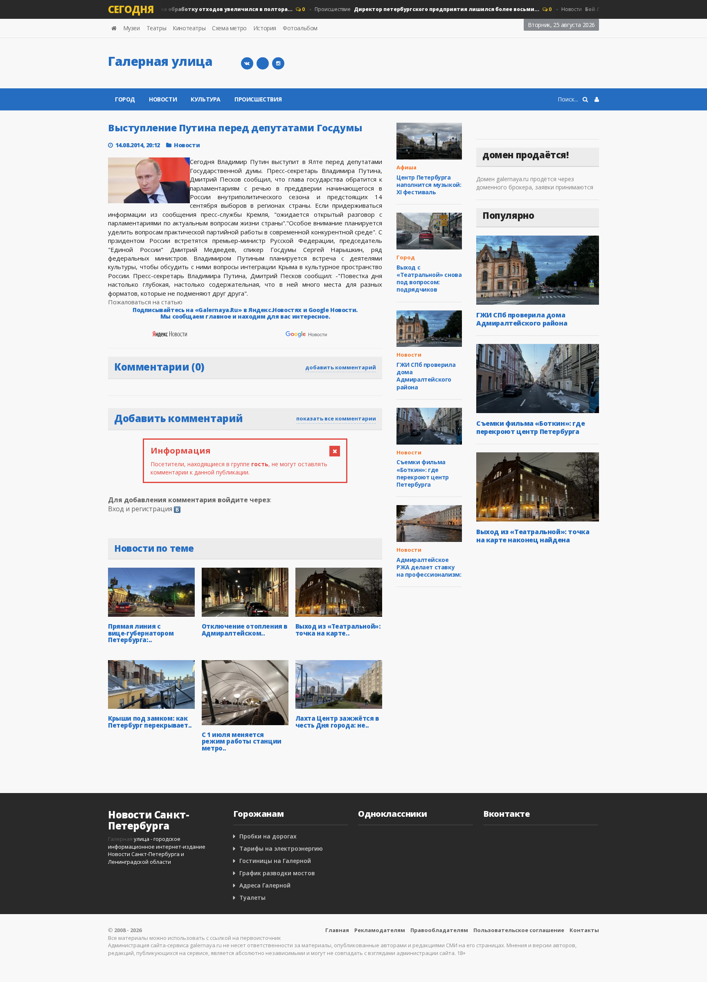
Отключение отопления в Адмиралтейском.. (244, 629)
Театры (156, 28)
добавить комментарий (340, 367)
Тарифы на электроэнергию (281, 848)
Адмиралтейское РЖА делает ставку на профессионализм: (428, 567)
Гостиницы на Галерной (275, 861)
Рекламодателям (379, 930)
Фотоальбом (300, 28)
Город (125, 99)
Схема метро (229, 28)
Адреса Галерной (264, 885)
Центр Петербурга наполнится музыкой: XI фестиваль (428, 184)
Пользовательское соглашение (518, 930)
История (264, 28)
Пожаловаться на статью (145, 302)
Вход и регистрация (140, 508)
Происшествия (257, 99)
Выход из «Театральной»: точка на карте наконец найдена (532, 535)
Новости (173, 9)
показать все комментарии (336, 418)
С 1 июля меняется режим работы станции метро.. (241, 741)
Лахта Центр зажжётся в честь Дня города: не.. (337, 721)
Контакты (584, 930)
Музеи (131, 28)
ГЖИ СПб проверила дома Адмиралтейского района (425, 376)
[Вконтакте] (247, 63)
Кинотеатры (189, 28)
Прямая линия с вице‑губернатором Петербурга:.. (140, 633)
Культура (206, 99)
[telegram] (263, 63)
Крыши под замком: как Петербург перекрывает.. (150, 721)
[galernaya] (278, 63)
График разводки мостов (277, 873)
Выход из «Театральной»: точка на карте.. (338, 629)
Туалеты (252, 897)
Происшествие (417, 9)
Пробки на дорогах (268, 836)
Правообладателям (439, 930)
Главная (337, 930)
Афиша (406, 167)
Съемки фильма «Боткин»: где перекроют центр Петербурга (422, 473)
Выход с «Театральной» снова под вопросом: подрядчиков (429, 278)
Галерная (120, 839)
